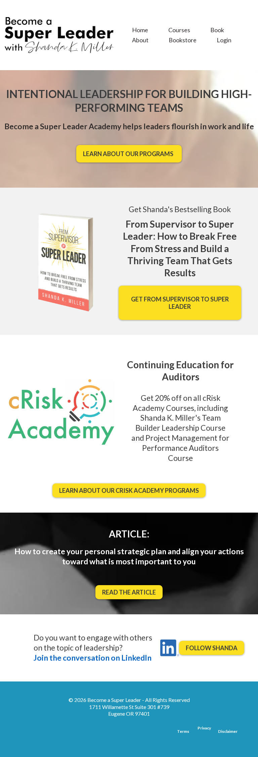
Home (140, 30)
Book (217, 30)
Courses (179, 30)
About (140, 40)
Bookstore (183, 40)
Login (224, 40)
